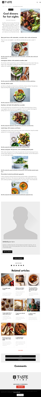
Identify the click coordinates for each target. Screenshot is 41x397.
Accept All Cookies (20, 394)
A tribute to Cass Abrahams (32, 314)
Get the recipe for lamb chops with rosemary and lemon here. (15, 147)
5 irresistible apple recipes (6, 289)
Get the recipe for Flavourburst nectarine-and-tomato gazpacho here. (17, 194)
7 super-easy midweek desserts (20, 314)
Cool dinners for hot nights (18, 6)
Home (3, 6)
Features (10, 6)
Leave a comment (18, 258)
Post (6, 6)
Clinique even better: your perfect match (20, 288)
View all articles (7, 251)
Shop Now (20, 386)
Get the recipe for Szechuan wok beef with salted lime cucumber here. (17, 125)
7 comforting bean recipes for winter (19, 338)
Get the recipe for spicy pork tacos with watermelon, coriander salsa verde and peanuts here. (19, 57)
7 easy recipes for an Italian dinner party (7, 313)
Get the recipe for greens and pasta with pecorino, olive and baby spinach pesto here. (19, 170)
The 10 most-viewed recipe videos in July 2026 (6, 339)
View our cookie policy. (16, 392)
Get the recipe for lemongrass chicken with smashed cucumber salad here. (18, 81)
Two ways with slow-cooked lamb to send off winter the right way (33, 289)
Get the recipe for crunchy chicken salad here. (11, 102)
